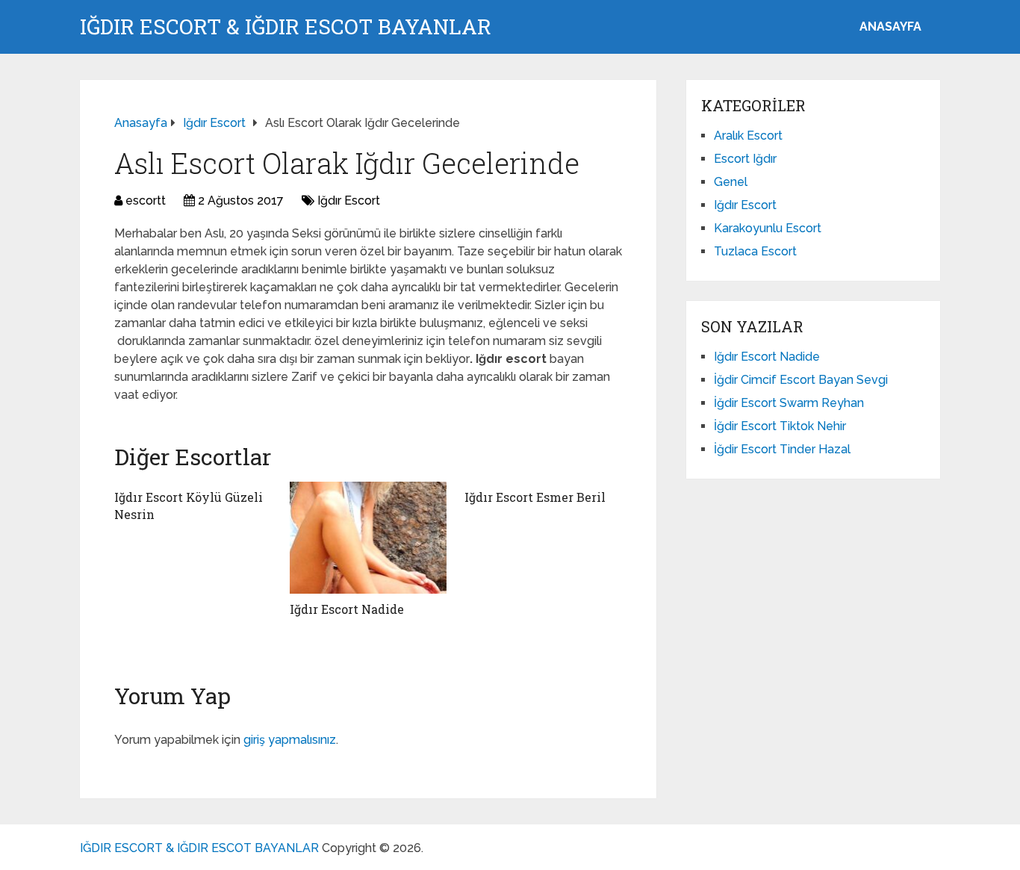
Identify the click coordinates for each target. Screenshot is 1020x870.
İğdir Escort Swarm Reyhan (789, 403)
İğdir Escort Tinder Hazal (782, 449)
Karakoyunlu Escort (767, 228)
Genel (730, 182)
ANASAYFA (890, 26)
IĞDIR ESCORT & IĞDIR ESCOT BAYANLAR (285, 26)
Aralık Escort (748, 135)
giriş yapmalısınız (289, 740)
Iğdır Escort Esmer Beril (535, 497)
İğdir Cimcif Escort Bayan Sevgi (801, 380)
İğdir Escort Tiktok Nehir (780, 426)
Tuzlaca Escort (755, 251)
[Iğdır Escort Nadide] (368, 538)
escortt (145, 200)
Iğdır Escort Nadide (347, 609)
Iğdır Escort (348, 200)
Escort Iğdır (745, 159)
